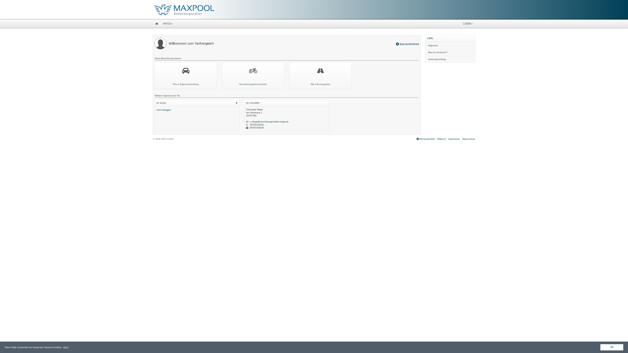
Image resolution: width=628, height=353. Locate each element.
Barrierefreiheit (409, 44)
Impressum (454, 139)
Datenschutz (468, 139)
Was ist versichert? (437, 52)
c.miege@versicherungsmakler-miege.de (269, 121)
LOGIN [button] (467, 23)
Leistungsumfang (437, 59)
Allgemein (433, 45)
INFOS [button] (167, 23)
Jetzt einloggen (163, 110)
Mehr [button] (66, 347)
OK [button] (611, 347)
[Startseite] (157, 24)
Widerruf (441, 139)
